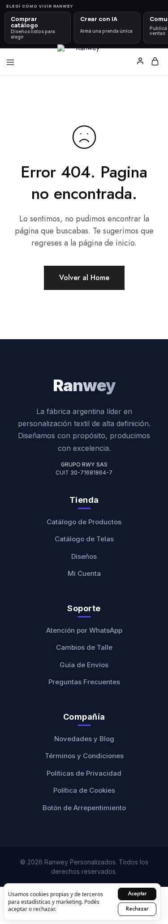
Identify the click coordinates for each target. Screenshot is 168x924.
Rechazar (137, 909)
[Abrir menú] (10, 62)
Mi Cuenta (84, 573)
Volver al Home (84, 277)
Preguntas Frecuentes (84, 682)
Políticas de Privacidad (84, 773)
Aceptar (137, 893)
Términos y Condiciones (84, 755)
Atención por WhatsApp (84, 630)
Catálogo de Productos (84, 522)
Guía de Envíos (84, 665)
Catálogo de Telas (84, 539)
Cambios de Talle (84, 647)
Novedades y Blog (84, 738)
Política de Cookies (84, 790)
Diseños (84, 556)
